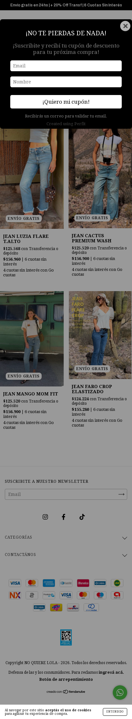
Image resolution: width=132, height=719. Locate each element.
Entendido (115, 711)
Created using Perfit (66, 123)
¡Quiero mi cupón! (66, 102)
